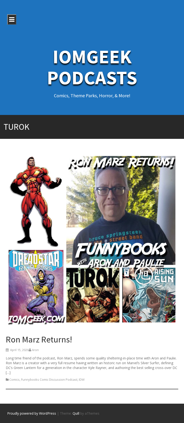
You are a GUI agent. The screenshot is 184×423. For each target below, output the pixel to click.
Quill (76, 413)
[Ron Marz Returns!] (92, 240)
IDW (82, 379)
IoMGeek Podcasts (92, 67)
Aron (35, 350)
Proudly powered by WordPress (31, 413)
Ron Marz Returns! (39, 339)
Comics (14, 379)
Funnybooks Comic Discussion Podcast (49, 379)
